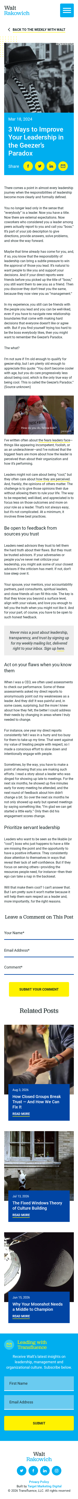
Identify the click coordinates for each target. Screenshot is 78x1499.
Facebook (33, 1470)
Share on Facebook (28, 166)
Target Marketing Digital (45, 1486)
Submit (39, 1423)
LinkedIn (51, 166)
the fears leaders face (54, 440)
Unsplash (69, 43)
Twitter (21, 1470)
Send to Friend (63, 166)
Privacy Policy (39, 1482)
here (60, 648)
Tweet (40, 166)
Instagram (56, 1470)
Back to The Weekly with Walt (39, 29)
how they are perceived (53, 479)
